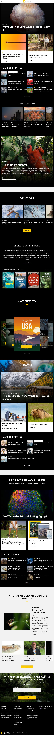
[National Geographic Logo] (5, 733)
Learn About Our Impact (18, 720)
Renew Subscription (30, 710)
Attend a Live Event (18, 708)
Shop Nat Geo (16, 715)
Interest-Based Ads (4, 713)
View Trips (32, 427)
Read (5, 61)
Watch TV (16, 719)
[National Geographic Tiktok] (49, 706)
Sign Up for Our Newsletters (32, 715)
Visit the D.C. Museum (18, 717)
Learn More (32, 546)
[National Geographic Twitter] (43, 706)
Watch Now (27, 262)
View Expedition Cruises (10, 428)
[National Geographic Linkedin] (47, 706)
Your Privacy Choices (5, 717)
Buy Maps (16, 711)
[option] (12, 117)
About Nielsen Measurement (6, 715)
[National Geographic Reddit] (51, 706)
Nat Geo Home (17, 706)
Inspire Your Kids (17, 713)
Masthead (16, 724)
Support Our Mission (18, 722)
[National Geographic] (27, 1)
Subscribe (11, 483)
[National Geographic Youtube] (45, 706)
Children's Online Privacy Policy (7, 711)
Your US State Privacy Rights (6, 710)
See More (27, 96)
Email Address (16, 687)
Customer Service (30, 708)
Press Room (16, 726)
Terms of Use (3, 706)
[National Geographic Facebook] (41, 706)
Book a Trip (16, 710)
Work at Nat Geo (30, 713)
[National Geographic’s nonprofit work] (27, 621)
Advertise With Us (17, 727)
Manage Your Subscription (32, 711)
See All (27, 582)
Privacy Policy (3, 708)
